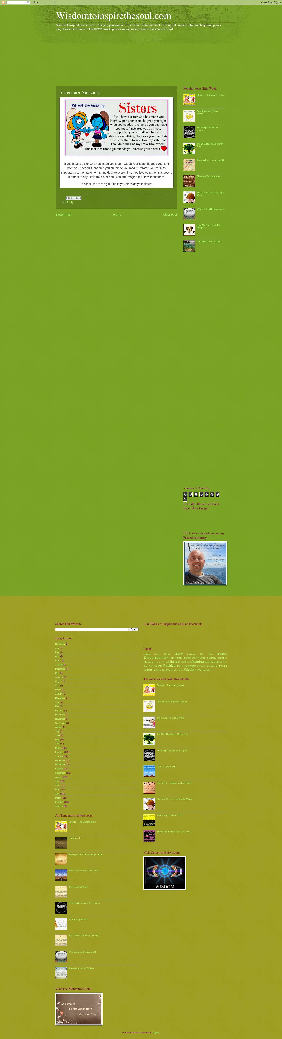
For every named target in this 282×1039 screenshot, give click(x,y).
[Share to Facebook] (76, 198)
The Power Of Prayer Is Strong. (84, 935)
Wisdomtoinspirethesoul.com (114, 15)
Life (171, 661)
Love (183, 661)
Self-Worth (190, 665)
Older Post (170, 214)
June (57, 702)
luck (188, 662)
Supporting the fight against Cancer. (174, 831)
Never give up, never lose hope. (84, 870)
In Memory (211, 658)
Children (178, 653)
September (60, 723)
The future (156, 670)
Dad (202, 654)
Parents (158, 665)
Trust (164, 670)
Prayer (180, 666)
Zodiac (208, 670)
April (57, 656)
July (57, 648)
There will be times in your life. (211, 160)
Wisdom (190, 669)
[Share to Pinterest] (79, 198)
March (58, 660)
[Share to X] (73, 198)
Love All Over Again (166, 766)
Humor (201, 657)
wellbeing (179, 670)
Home (117, 214)
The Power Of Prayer (79, 887)
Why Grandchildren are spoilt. (211, 209)
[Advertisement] (141, 58)
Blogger (155, 1032)
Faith (171, 658)
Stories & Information (207, 666)
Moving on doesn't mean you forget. (85, 854)
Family (70, 202)
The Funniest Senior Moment (170, 718)
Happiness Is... (76, 838)
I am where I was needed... (209, 241)
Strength (222, 665)
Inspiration (222, 658)
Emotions (222, 653)
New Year (148, 666)
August (58, 681)
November (60, 719)
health (194, 658)
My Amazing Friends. (79, 919)
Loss (177, 661)
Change (167, 654)
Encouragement (155, 657)
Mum (225, 662)
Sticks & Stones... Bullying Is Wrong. (174, 799)
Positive (169, 665)
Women (201, 670)
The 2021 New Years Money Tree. (173, 734)
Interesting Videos (161, 662)
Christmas (192, 654)
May (57, 652)
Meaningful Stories (213, 662)
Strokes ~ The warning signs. (211, 95)
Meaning (197, 661)
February (59, 710)
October (59, 769)
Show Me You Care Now (208, 176)
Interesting (148, 662)
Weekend (171, 670)
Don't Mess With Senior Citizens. (172, 701)
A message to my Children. (81, 968)
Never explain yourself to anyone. (84, 903)
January (59, 665)
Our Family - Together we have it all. (174, 783)
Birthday (157, 654)
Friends (187, 657)
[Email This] (67, 198)
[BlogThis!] (70, 198)
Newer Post (63, 214)
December (60, 644)
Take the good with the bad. (170, 815)
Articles (147, 654)
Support (147, 669)
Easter (210, 654)
